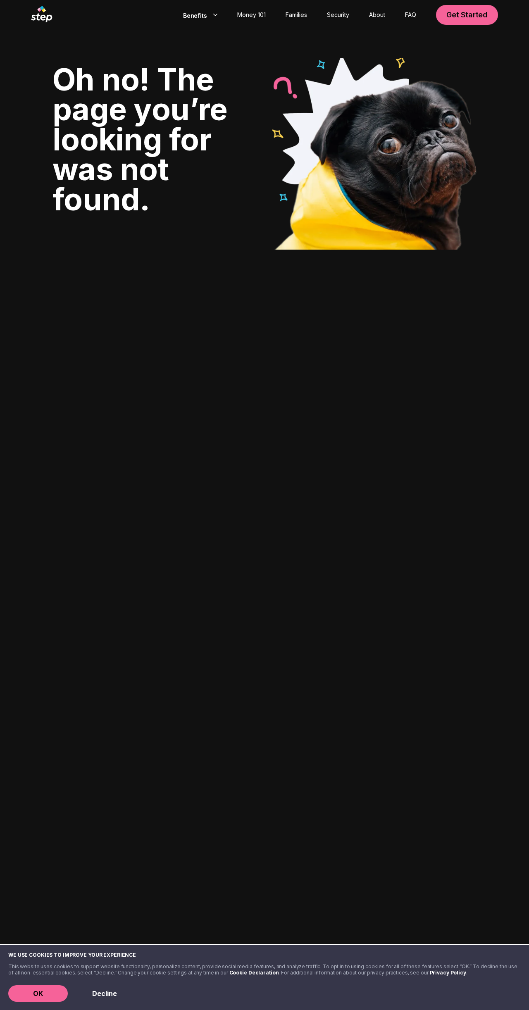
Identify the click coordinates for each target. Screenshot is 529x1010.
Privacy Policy (448, 973)
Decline (104, 993)
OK (38, 993)
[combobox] (198, 15)
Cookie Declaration (254, 973)
